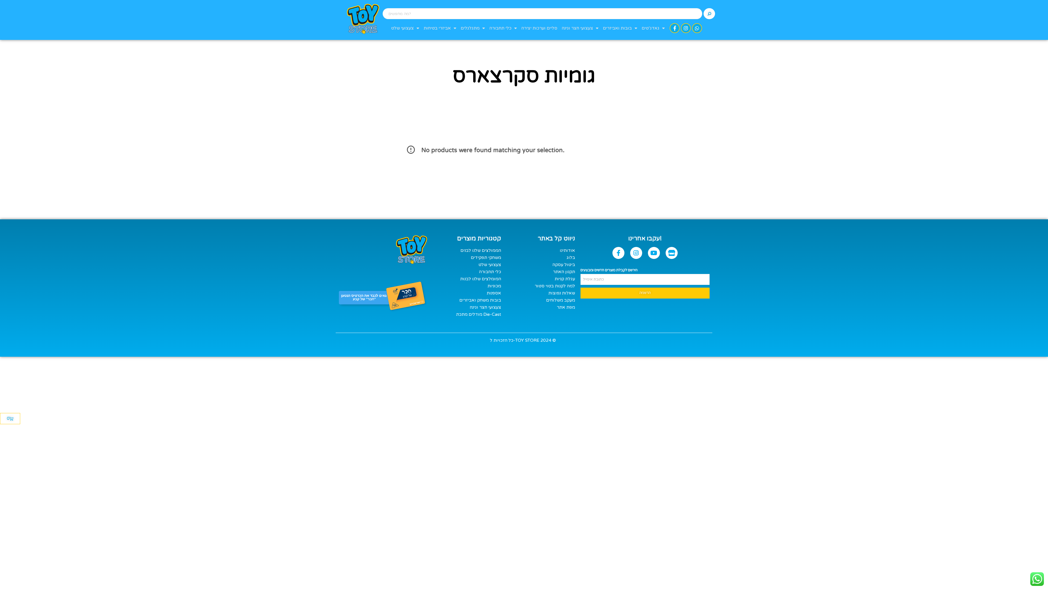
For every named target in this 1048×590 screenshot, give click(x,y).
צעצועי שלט (402, 28)
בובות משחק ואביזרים (480, 300)
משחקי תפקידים (486, 257)
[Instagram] (686, 28)
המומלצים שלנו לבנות (480, 279)
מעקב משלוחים (560, 300)
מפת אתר (566, 307)
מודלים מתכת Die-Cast (478, 314)
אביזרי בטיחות (437, 28)
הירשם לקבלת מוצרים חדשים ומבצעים (609, 270)
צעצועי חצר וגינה (577, 28)
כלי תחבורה (500, 28)
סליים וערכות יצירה (539, 28)
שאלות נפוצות (561, 293)
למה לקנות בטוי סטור (555, 286)
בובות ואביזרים (617, 28)
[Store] (672, 253)
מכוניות (494, 286)
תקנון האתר (564, 272)
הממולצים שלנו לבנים (480, 250)
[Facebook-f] (675, 28)
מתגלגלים (470, 28)
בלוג (571, 257)
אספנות (494, 293)
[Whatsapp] (697, 28)
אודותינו (567, 250)
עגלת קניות (565, 279)
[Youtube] (654, 253)
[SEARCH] (709, 13)
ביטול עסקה (563, 264)
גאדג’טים (650, 28)
